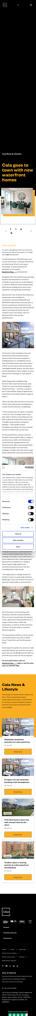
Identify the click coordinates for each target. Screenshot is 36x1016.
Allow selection (18, 540)
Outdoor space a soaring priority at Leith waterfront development (16, 865)
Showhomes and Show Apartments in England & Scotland (17, 976)
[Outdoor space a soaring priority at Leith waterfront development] (18, 850)
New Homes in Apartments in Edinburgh (12, 982)
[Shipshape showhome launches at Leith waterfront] (18, 727)
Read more (18, 752)
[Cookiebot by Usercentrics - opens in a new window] (25, 467)
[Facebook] (3, 966)
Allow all (18, 534)
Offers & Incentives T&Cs (8, 957)
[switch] (31, 507)
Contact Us (7, 938)
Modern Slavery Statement (9, 960)
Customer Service (10, 933)
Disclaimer (22, 957)
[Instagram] (6, 966)
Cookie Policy (22, 949)
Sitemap (4, 949)
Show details (25, 527)
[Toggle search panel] (18, 5)
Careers (6, 927)
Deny (18, 547)
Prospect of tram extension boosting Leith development (16, 780)
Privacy (13, 949)
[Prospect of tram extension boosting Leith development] (18, 767)
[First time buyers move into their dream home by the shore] (18, 807)
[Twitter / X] (10, 966)
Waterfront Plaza (8, 663)
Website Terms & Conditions (9, 953)
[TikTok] (17, 966)
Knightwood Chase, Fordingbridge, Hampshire (14, 979)
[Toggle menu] (31, 5)
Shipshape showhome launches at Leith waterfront (17, 740)
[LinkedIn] (14, 966)
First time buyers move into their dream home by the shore (16, 822)
